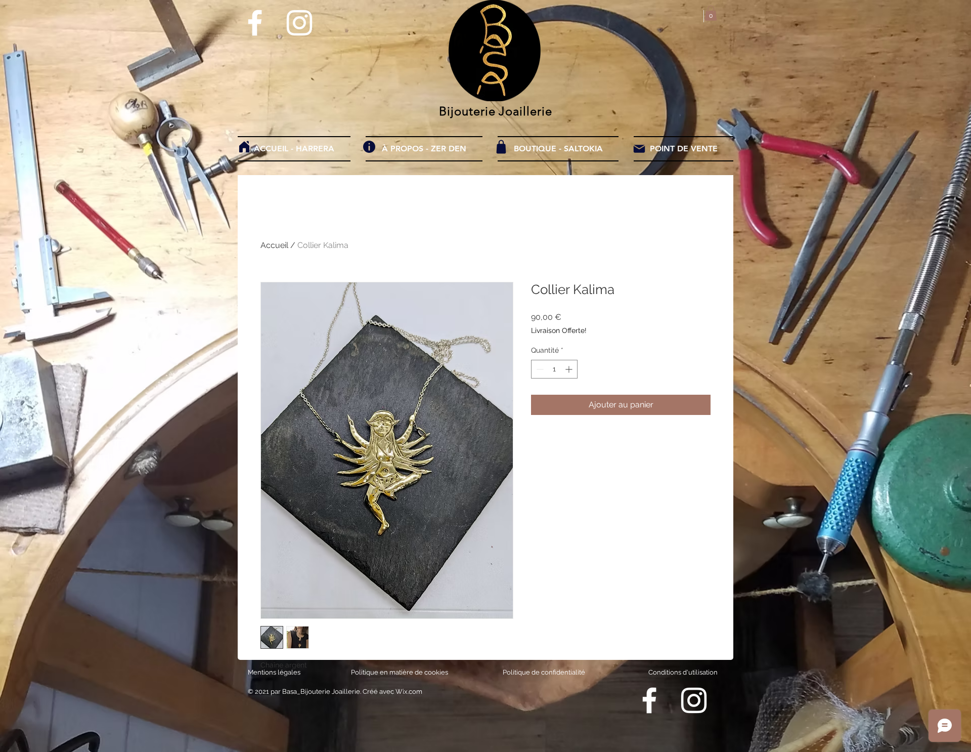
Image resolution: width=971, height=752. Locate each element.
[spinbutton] (554, 369)
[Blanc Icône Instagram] (299, 23)
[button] (710, 13)
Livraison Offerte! (559, 330)
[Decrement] (539, 369)
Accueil (274, 245)
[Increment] (569, 369)
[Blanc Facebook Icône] (255, 23)
